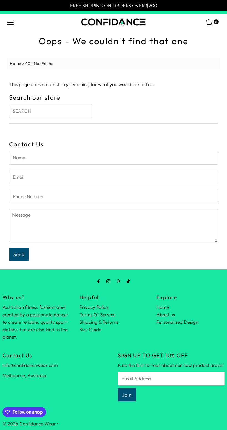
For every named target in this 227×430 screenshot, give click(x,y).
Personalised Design (177, 322)
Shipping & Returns (98, 322)
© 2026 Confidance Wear (29, 423)
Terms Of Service (97, 314)
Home (15, 63)
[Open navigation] (10, 22)
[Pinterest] (118, 281)
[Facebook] (98, 281)
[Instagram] (108, 281)
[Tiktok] (128, 281)
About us (165, 314)
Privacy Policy (94, 307)
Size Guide (90, 329)
